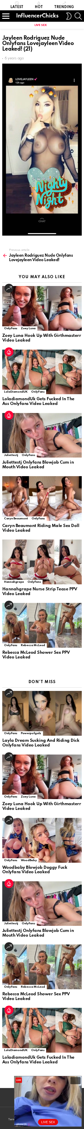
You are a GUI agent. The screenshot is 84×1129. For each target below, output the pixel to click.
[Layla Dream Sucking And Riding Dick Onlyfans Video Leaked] (42, 713)
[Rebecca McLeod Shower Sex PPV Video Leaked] (42, 625)
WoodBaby (29, 860)
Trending (64, 7)
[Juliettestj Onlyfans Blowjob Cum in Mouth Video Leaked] (42, 435)
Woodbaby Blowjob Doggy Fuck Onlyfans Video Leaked (34, 869)
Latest (16, 7)
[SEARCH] (78, 16)
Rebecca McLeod (33, 645)
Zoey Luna (28, 328)
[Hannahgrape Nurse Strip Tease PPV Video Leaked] (42, 562)
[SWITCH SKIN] (68, 16)
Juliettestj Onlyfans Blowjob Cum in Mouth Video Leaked (38, 464)
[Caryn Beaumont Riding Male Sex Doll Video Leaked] (42, 498)
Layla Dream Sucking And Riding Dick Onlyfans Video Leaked (40, 742)
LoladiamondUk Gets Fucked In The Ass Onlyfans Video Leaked (38, 401)
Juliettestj (11, 455)
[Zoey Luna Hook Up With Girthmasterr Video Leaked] (42, 308)
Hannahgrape (14, 582)
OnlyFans (10, 328)
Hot (39, 7)
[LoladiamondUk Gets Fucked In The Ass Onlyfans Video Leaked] (42, 372)
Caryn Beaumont (16, 518)
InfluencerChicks (37, 16)
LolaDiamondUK (16, 391)
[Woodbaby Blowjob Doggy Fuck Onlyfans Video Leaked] (42, 840)
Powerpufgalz (31, 733)
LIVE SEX (40, 25)
